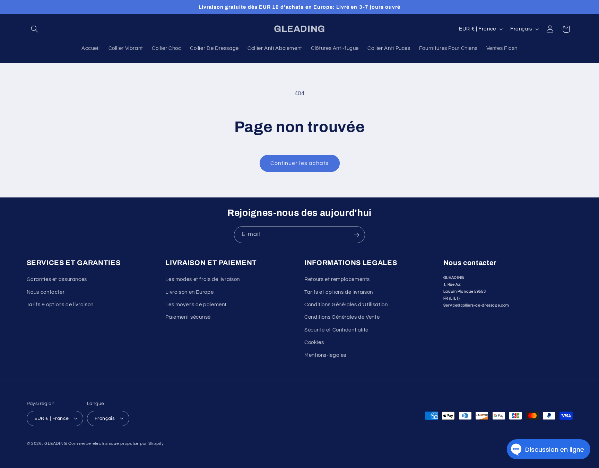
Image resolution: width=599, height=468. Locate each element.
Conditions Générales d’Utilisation (346, 305)
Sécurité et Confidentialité (336, 330)
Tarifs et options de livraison (338, 292)
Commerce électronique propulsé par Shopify (116, 443)
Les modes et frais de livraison (202, 279)
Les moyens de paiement (196, 305)
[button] (35, 29)
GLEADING (55, 443)
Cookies (314, 342)
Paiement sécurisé (188, 317)
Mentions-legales (325, 355)
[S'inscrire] (357, 234)
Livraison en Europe (189, 292)
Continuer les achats (299, 163)
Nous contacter (46, 292)
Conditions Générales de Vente (342, 317)
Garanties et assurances (57, 279)
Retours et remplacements (337, 279)
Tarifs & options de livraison (60, 305)
